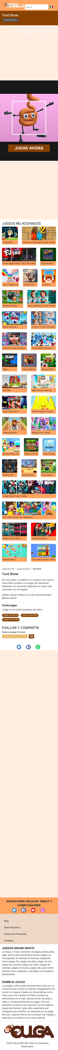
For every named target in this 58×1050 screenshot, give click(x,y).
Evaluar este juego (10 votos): (13, 632)
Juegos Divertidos (29, 615)
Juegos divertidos (10, 619)
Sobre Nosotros (12, 927)
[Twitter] (19, 647)
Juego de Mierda (10, 615)
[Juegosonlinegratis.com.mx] (14, 5)
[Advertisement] (29, 53)
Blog (6, 920)
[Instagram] (42, 910)
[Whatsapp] (37, 647)
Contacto (9, 940)
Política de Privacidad (15, 934)
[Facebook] (28, 647)
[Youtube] (33, 910)
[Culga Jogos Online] (29, 1030)
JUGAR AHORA (29, 148)
